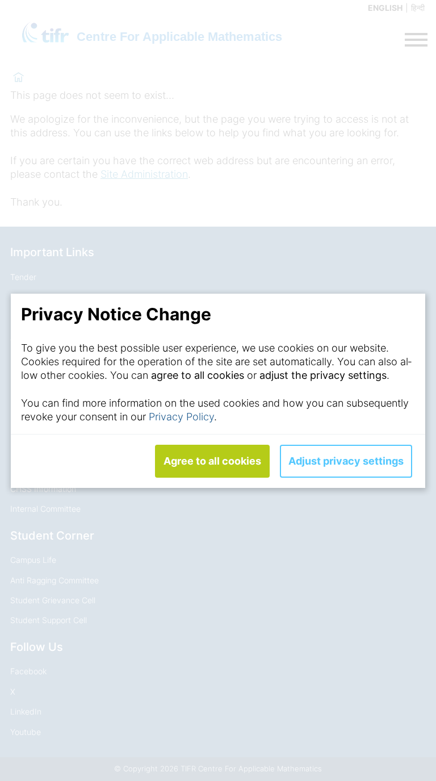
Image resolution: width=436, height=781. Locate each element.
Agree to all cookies (212, 461)
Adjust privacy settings (346, 461)
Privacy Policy (181, 417)
